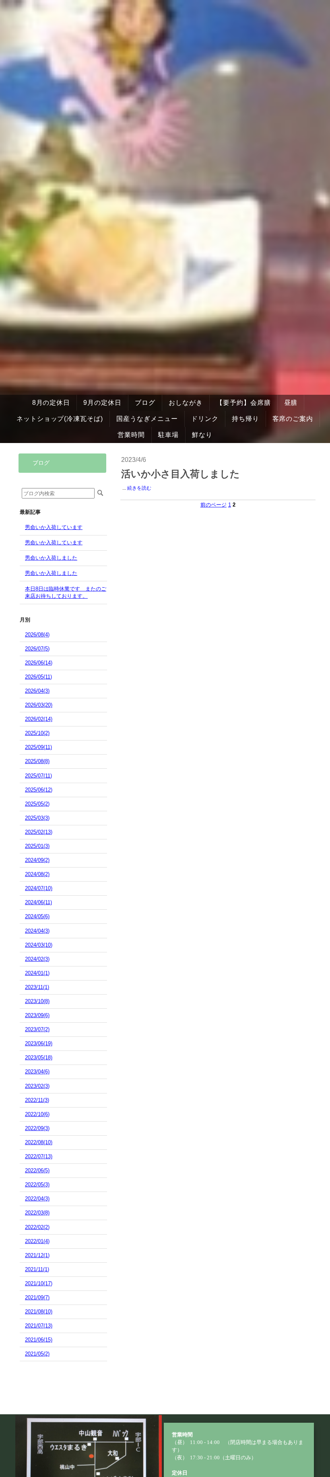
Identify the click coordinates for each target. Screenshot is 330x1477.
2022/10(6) (37, 1114)
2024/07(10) (38, 888)
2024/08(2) (37, 874)
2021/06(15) (38, 1340)
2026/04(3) (37, 691)
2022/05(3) (37, 1185)
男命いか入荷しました (51, 558)
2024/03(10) (38, 945)
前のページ (213, 505)
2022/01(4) (37, 1241)
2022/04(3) (37, 1199)
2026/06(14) (38, 663)
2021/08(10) (38, 1312)
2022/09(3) (37, 1128)
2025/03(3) (37, 818)
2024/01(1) (37, 973)
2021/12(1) (37, 1255)
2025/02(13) (38, 832)
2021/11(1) (37, 1269)
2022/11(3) (37, 1100)
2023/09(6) (37, 1015)
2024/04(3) (37, 931)
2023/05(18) (38, 1057)
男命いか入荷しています (53, 527)
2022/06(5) (37, 1170)
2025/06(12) (38, 790)
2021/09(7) (37, 1297)
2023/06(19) (38, 1043)
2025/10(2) (37, 733)
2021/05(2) (37, 1354)
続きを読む (139, 488)
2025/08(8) (37, 761)
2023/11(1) (37, 987)
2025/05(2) (37, 804)
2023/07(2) (37, 1029)
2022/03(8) (37, 1213)
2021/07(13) (38, 1326)
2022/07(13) (38, 1156)
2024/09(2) (37, 860)
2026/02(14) (38, 719)
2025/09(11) (38, 747)
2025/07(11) (38, 776)
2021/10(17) (38, 1283)
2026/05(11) (38, 677)
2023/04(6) (37, 1072)
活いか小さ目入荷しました (180, 474)
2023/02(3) (37, 1086)
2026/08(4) (37, 635)
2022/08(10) (38, 1142)
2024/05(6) (37, 916)
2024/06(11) (38, 902)
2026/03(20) (38, 705)
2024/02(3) (37, 959)
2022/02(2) (37, 1227)
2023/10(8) (37, 1001)
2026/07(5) (37, 649)
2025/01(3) (37, 846)
